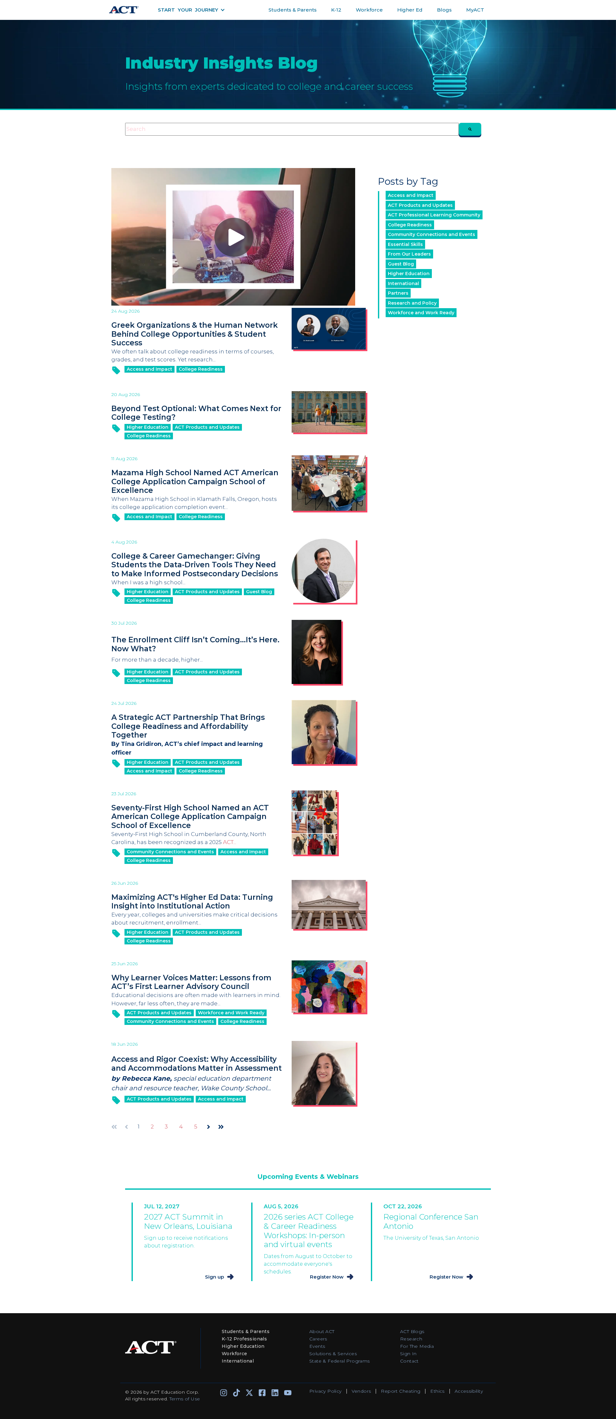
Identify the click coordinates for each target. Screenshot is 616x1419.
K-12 (336, 10)
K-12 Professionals (244, 1339)
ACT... (229, 842)
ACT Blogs (412, 1331)
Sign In (408, 1353)
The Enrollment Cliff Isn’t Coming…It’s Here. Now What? (195, 644)
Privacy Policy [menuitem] (325, 1391)
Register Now (327, 1277)
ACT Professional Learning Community (434, 215)
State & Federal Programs (339, 1361)
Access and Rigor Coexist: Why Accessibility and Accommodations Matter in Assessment (196, 1064)
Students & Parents (293, 10)
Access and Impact (149, 369)
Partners (398, 293)
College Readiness (201, 369)
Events (317, 1346)
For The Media (417, 1346)
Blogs (444, 10)
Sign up (214, 1277)
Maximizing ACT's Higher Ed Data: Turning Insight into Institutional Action (192, 902)
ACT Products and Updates (207, 427)
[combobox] (292, 129)
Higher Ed (410, 10)
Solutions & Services (333, 1353)
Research (411, 1339)
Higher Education (147, 427)
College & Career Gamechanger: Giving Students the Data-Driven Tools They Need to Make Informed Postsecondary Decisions (194, 565)
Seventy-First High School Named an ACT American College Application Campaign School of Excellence (190, 816)
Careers (318, 1339)
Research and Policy (412, 303)
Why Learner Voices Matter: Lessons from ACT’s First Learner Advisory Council (191, 982)
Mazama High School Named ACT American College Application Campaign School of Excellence (194, 481)
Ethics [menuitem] (437, 1391)
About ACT (322, 1331)
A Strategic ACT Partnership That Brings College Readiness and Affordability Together (188, 726)
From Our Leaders (409, 254)
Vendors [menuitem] (361, 1391)
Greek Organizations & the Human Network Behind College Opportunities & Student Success (194, 334)
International (403, 283)
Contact (409, 1361)
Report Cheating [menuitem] (400, 1391)
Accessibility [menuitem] (469, 1391)
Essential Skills (405, 244)
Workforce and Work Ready (231, 1013)
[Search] (470, 129)
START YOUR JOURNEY (188, 10)
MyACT (475, 10)
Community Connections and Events (170, 852)
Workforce (369, 10)
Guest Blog (259, 592)
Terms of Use (184, 1399)
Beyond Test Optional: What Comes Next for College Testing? (196, 413)
